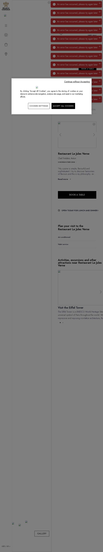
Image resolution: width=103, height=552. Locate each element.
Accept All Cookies (63, 105)
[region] (51, 96)
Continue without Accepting (77, 81)
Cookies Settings (39, 105)
